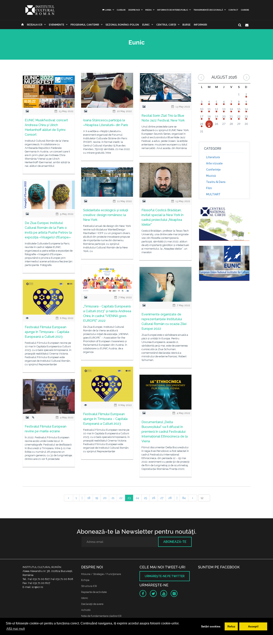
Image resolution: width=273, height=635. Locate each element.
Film (209, 188)
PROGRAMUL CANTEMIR (85, 24)
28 (170, 498)
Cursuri (121, 10)
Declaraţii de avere (92, 603)
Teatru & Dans (215, 182)
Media (148, 10)
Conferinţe (213, 169)
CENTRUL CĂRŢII (166, 24)
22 (121, 498)
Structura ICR (89, 586)
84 (184, 498)
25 (145, 498)
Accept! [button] (253, 626)
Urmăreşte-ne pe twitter (164, 576)
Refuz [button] (231, 626)
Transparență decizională (208, 10)
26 (153, 498)
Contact (233, 10)
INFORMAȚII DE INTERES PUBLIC (172, 10)
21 (113, 498)
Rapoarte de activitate (94, 592)
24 (137, 498)
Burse (186, 24)
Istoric (84, 597)
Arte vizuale (214, 163)
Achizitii (86, 609)
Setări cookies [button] (210, 626)
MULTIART (213, 194)
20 (105, 498)
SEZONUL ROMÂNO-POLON (122, 24)
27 (161, 498)
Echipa (85, 580)
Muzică (211, 175)
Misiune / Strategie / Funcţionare (101, 574)
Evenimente (56, 24)
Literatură (213, 157)
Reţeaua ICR (34, 24)
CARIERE (245, 10)
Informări (200, 24)
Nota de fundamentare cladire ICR (101, 615)
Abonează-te (174, 542)
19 (96, 498)
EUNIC (146, 24)
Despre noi (134, 10)
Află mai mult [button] (15, 628)
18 (88, 498)
